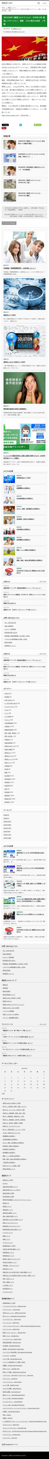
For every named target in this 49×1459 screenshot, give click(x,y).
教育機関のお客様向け (23, 540)
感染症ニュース (17, 28)
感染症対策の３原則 (8, 1193)
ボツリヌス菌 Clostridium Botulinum (13, 1398)
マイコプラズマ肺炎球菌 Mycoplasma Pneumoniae (17, 1352)
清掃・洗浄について (8, 1278)
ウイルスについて (8, 1232)
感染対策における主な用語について (13, 1219)
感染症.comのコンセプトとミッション (13, 1004)
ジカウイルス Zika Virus (10, 1438)
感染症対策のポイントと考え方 (11, 1190)
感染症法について (8, 1269)
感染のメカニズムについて (10, 1223)
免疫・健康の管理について (10, 1216)
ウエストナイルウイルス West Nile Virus (14, 1428)
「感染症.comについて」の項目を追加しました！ (17, 1055)
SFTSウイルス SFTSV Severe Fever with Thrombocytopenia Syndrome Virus (25, 1431)
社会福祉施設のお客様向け (25, 498)
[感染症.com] (11, 3)
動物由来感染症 (9, 729)
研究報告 (7, 782)
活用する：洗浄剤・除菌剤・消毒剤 (13, 1123)
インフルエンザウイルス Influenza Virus (14, 1306)
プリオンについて (8, 1242)
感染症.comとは (7, 1001)
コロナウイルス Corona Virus (11, 1309)
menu (44, 3)
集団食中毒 (8, 799)
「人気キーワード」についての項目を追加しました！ (18, 1037)
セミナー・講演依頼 (10, 629)
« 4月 (3, 1093)
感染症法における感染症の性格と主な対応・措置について (19, 1275)
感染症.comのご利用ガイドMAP (14, 362)
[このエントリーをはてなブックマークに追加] (20, 125)
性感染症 (7, 739)
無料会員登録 (8, 642)
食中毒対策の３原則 (8, 1196)
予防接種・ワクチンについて (11, 1265)
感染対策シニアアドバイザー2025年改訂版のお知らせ (30, 869)
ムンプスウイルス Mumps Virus (12, 1339)
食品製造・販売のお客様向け (25, 519)
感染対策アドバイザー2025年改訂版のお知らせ (30, 854)
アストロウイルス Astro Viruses (12, 1382)
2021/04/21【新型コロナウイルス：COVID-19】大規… (30, 181)
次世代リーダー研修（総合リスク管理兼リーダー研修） (31, 884)
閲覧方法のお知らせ (10, 603)
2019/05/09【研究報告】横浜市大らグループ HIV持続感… (31, 168)
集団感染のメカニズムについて (11, 1226)
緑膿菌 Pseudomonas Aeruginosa (12, 1365)
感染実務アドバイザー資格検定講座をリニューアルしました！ (23, 588)
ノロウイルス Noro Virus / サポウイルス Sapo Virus (18, 1375)
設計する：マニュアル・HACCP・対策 (14, 1110)
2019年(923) (7, 831)
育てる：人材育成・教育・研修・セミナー (15, 1106)
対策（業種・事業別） (11, 733)
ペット (6, 713)
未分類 (6, 769)
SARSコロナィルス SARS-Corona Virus (14, 1313)
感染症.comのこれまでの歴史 (11, 1008)
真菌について (6, 1239)
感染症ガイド (8, 752)
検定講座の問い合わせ (11, 632)
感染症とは (6, 1203)
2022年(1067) (7, 821)
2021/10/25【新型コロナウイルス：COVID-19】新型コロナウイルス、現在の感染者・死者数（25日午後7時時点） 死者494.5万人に (24, 215)
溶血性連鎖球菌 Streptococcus (12, 1342)
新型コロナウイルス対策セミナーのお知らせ (30, 914)
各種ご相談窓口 (9, 626)
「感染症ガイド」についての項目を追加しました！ (17, 1043)
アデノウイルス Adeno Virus (11, 1329)
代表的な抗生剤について (10, 1262)
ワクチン (7, 720)
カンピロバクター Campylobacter (12, 1401)
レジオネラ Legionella (9, 1355)
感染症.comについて (10, 746)
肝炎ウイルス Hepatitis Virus (11, 1369)
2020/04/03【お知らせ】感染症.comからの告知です (31, 572)
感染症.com (12, 1455)
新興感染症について (8, 1255)
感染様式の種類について (10, 1213)
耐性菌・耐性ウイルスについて (11, 1259)
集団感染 (7, 795)
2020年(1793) (7, 828)
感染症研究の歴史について (10, 1186)
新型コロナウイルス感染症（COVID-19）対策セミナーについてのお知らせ (24, 596)
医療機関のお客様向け (23, 488)
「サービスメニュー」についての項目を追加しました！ (19, 1049)
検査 (6, 772)
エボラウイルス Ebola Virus (11, 1424)
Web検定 (7, 697)
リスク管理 (8, 716)
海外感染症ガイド (8, 1288)
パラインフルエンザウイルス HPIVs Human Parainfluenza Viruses (22, 1326)
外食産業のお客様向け (23, 529)
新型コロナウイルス (19, 31)
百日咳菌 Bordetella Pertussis (11, 1345)
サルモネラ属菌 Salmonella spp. (12, 1388)
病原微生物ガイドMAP (24, 478)
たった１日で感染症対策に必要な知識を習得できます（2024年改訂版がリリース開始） (31, 900)
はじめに (5, 1183)
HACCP (7, 693)
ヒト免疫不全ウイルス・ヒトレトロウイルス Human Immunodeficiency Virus (25, 1421)
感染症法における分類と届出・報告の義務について (17, 1272)
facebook (38, 3)
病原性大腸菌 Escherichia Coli (11, 1392)
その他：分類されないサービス (11, 1133)
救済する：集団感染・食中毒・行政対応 (14, 1119)
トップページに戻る (9, 223)
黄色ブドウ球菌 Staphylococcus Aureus (14, 1372)
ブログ (6, 710)
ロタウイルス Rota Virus (10, 1378)
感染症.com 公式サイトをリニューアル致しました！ (20, 610)
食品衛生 (7, 802)
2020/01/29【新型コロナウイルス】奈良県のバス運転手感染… (31, 142)
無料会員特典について (9, 994)
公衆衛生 (7, 726)
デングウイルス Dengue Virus (11, 1434)
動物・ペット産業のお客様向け (26, 550)
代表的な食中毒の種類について (11, 1249)
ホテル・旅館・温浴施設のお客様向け (28, 509)
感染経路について (8, 1209)
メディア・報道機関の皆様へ (11, 1017)
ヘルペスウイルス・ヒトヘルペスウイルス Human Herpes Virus (21, 1408)
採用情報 (5, 988)
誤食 (6, 789)
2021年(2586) (7, 825)
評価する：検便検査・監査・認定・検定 (14, 1113)
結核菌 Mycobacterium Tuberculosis (13, 1349)
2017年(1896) (7, 838)
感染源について (7, 1206)
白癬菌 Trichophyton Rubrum (11, 1411)
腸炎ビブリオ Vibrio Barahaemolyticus (14, 1395)
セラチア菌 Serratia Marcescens (12, 1359)
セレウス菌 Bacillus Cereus (11, 1385)
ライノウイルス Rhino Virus (11, 1322)
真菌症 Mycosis (7, 1418)
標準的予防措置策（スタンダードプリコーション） (17, 1199)
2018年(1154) (7, 834)
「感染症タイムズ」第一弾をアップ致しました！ (17, 1030)
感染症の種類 (8, 749)
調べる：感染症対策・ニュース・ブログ (14, 1129)
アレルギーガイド (10, 706)
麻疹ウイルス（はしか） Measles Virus (14, 1332)
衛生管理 (7, 785)
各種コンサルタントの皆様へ (11, 1014)
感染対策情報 (8, 743)
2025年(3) (6, 815)
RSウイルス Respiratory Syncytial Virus (14, 1316)
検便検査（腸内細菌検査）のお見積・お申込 (17, 636)
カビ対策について (8, 1285)
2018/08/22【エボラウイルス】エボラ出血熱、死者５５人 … (31, 155)
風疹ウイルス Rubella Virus (11, 1336)
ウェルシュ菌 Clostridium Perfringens (13, 1405)
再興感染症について (8, 1252)
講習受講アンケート (10, 645)
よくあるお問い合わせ (11, 703)
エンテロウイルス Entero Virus (12, 1319)
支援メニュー (8, 762)
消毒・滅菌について (8, 1282)
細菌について (6, 1236)
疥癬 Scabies (7, 1415)
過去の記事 (43, 581)
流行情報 (7, 775)
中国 (12, 31)
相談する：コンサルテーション (11, 1126)
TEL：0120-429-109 (10, 622)
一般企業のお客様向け (9, 1162)
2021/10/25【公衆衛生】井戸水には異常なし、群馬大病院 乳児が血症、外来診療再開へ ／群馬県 (24, 208)
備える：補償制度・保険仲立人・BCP (13, 1116)
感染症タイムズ (9, 756)
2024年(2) (6, 818)
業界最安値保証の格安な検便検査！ (15, 409)
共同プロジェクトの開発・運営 (11, 1165)
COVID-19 (8, 31)
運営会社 (5, 985)
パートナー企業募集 (8, 1011)
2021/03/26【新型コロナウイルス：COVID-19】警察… (30, 194)
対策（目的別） (9, 736)
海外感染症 (8, 779)
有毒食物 (7, 766)
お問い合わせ (8, 700)
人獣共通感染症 (9, 723)
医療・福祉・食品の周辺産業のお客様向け (30, 560)
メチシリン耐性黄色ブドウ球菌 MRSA (14, 1362)
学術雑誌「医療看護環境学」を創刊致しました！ (20, 268)
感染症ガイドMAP (10, 315)
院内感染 (7, 792)
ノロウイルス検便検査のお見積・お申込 (16, 639)
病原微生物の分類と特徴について (12, 1229)
